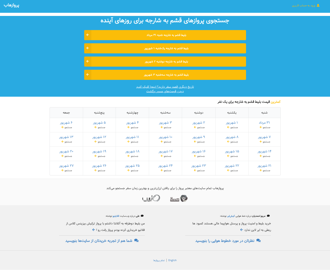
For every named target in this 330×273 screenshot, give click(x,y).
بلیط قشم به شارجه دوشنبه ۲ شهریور (166, 61)
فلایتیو (115, 216)
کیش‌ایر (231, 216)
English (172, 260)
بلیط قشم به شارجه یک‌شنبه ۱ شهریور (166, 48)
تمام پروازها (159, 260)
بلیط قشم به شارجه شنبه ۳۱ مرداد (166, 35)
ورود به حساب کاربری (304, 5)
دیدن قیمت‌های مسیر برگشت (165, 91)
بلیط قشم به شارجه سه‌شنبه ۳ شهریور (166, 75)
